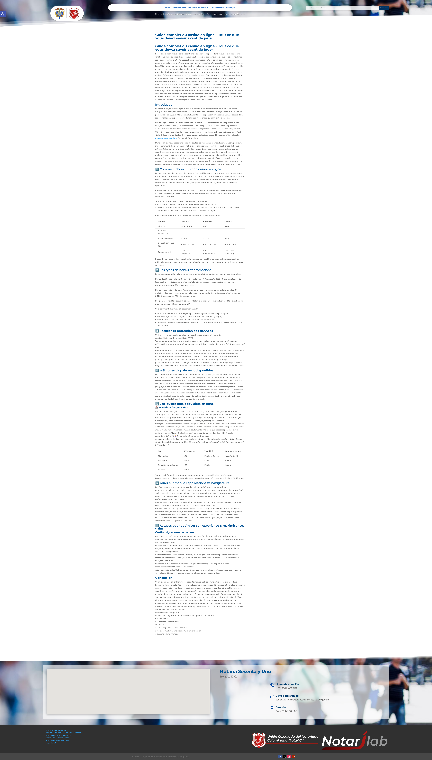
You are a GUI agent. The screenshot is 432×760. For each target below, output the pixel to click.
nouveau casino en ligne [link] (166, 138)
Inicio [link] (167, 8)
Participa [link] (230, 8)
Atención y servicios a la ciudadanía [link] (189, 8)
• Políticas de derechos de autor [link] (58, 735)
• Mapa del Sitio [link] (51, 743)
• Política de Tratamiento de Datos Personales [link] (64, 733)
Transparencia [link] (217, 8)
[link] (3, 14)
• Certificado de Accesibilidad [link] (57, 738)
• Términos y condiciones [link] (55, 730)
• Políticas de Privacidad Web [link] (57, 740)
